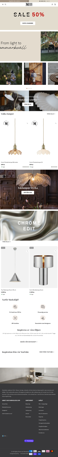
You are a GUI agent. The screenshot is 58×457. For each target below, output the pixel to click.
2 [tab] (28, 88)
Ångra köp (41, 416)
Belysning (28, 404)
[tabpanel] (11, 74)
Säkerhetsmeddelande (44, 429)
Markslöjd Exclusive (6, 407)
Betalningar (41, 407)
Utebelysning (28, 407)
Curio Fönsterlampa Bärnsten (9, 162)
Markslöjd (26, 451)
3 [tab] (29, 88)
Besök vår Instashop (28, 342)
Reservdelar (28, 416)
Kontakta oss (41, 432)
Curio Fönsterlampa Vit (36, 162)
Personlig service (43, 312)
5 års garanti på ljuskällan (44, 423)
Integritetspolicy (42, 420)
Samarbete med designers (43, 323)
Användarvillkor (25, 453)
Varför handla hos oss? (7, 413)
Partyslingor (11, 74)
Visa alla (50, 114)
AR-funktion (15, 323)
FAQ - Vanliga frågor (43, 404)
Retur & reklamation (43, 413)
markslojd (27, 335)
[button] (2, 4)
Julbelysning (28, 410)
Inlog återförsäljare (43, 426)
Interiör (27, 413)
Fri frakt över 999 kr (15, 312)
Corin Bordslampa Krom (36, 290)
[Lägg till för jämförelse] (27, 123)
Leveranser (41, 410)
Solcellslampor (35, 74)
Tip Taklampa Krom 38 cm (8, 290)
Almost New (5, 404)
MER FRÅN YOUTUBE (46, 352)
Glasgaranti (4, 410)
